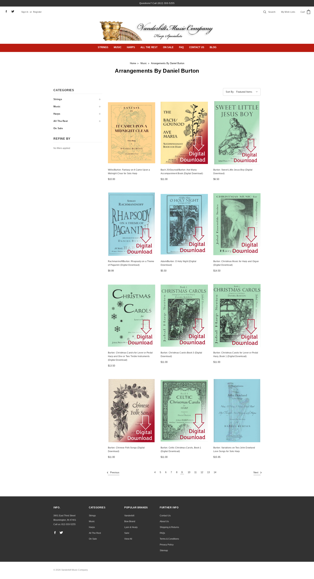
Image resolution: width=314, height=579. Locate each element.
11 (195, 472)
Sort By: (230, 91)
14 (215, 472)
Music (117, 47)
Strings (103, 47)
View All (128, 539)
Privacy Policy (167, 544)
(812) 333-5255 (166, 3)
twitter (12, 11)
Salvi (126, 533)
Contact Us (196, 47)
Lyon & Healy (131, 527)
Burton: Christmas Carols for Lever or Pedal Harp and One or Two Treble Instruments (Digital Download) (130, 356)
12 (202, 472)
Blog (213, 47)
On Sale (168, 47)
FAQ (181, 47)
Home (133, 63)
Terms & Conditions (169, 539)
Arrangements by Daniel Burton (167, 63)
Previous (114, 472)
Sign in (25, 12)
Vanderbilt (129, 515)
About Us (164, 521)
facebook (6, 11)
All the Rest (149, 47)
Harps (131, 47)
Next (256, 472)
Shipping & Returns (169, 527)
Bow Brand (129, 521)
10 (189, 472)
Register (37, 12)
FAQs (162, 533)
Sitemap (164, 550)
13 (208, 472)
